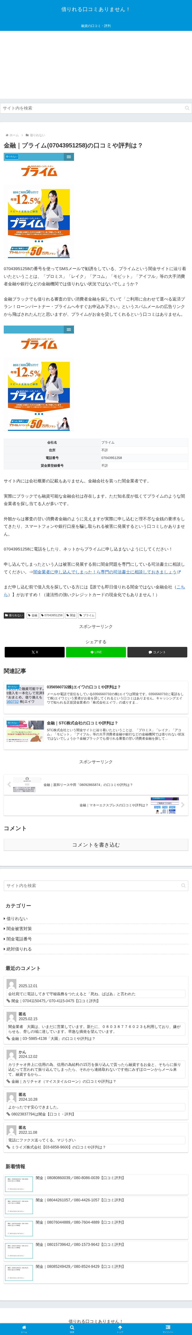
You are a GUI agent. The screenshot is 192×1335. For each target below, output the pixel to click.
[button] (187, 108)
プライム (88, 615)
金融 (34, 615)
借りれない (16, 615)
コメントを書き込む (96, 845)
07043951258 (53, 615)
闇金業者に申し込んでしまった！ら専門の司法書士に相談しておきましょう (105, 572)
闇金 (73, 615)
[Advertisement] (96, 66)
